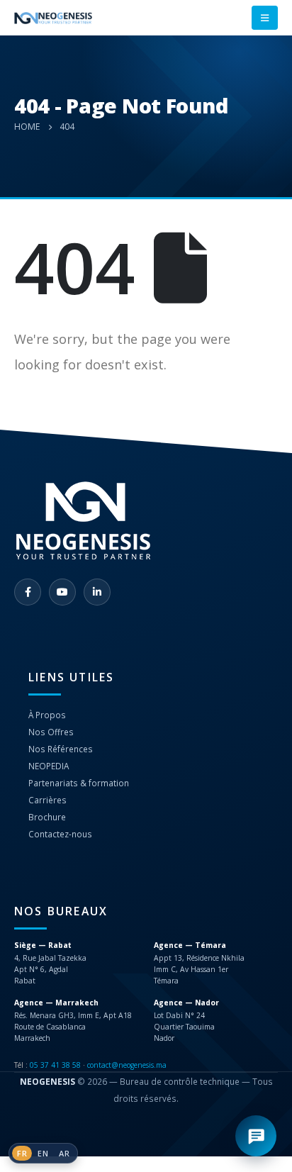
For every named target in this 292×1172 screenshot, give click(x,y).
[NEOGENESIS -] (53, 18)
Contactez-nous (60, 833)
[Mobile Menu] (265, 18)
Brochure (47, 816)
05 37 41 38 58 (55, 1065)
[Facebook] (27, 592)
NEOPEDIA (48, 765)
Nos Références (60, 748)
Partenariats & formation (78, 782)
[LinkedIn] (97, 592)
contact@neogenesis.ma (127, 1065)
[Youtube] (62, 592)
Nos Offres (51, 731)
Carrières (47, 799)
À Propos (47, 714)
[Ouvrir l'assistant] (255, 1135)
